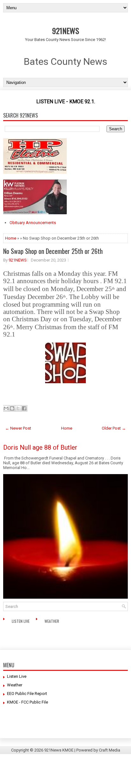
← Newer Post (18, 428)
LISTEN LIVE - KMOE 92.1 (65, 102)
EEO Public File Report (27, 693)
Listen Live (21, 621)
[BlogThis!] (12, 408)
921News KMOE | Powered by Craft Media (82, 750)
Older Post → (114, 428)
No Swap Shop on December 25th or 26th (53, 251)
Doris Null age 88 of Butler (40, 447)
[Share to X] (18, 408)
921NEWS (65, 30)
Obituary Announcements (33, 222)
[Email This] (6, 408)
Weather (52, 621)
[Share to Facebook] (24, 408)
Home (10, 238)
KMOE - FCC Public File (27, 702)
